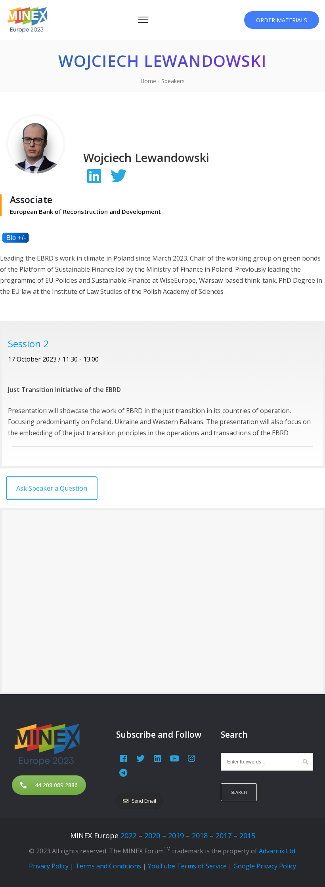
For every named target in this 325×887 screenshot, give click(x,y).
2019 (176, 835)
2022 (128, 835)
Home (148, 81)
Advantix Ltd (277, 851)
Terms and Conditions (108, 866)
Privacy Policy (49, 866)
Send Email (144, 801)
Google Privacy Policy (264, 866)
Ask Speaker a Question (51, 488)
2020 (152, 835)
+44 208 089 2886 (54, 785)
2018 (200, 835)
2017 (223, 835)
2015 (247, 835)
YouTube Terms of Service (187, 866)
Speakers (173, 81)
